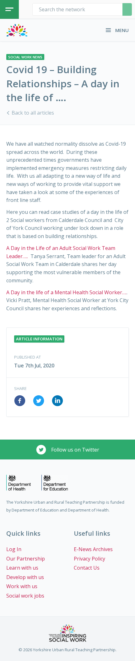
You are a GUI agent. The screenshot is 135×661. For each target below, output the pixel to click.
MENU (121, 30)
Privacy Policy (89, 558)
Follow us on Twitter (74, 449)
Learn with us (22, 567)
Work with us (21, 586)
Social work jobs (25, 595)
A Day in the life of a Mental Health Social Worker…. (66, 292)
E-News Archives (93, 549)
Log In (13, 549)
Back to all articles (32, 112)
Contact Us (87, 567)
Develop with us (25, 577)
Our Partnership (25, 558)
